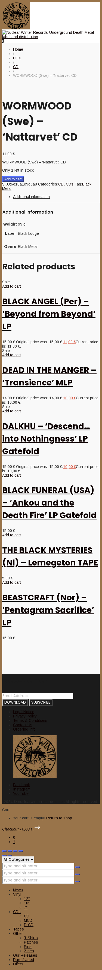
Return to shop (59, 818)
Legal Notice (23, 712)
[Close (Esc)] (20, 851)
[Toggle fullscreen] (10, 851)
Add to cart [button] (11, 286)
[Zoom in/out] (4, 851)
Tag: (78, 184)
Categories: (48, 184)
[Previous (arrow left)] (4, 855)
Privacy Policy (25, 716)
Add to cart (13, 179)
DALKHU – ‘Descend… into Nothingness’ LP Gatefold (46, 438)
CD (61, 184)
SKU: (6, 184)
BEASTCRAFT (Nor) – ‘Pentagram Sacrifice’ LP (48, 610)
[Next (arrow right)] (10, 855)
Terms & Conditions (30, 720)
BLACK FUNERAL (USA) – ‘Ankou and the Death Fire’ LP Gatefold (49, 502)
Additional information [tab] (31, 196)
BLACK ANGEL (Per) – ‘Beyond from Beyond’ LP (48, 314)
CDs (69, 184)
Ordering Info (24, 729)
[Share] (15, 851)
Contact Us (22, 725)
